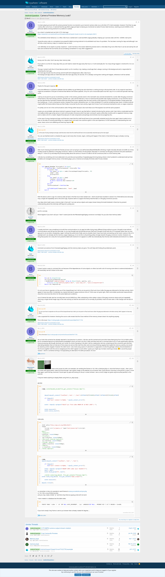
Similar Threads (45, 18)
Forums (76, 7)
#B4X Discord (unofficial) (31, 9)
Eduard (31, 545)
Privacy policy (125, 564)
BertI (28, 18)
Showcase (44, 7)
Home (28, 7)
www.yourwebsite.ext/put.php (78, 491)
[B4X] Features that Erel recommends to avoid (49, 77)
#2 (133, 57)
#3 (133, 83)
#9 (133, 265)
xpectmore (30, 367)
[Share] (136, 22)
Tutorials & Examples (45, 551)
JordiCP (30, 217)
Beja (31, 540)
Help (132, 564)
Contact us (109, 564)
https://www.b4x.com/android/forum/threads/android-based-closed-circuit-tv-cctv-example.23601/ (67, 34)
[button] (35, 6)
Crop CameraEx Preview (49, 533)
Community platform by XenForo (82, 567)
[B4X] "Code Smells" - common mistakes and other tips (51, 79)
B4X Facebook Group (43, 9)
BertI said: (41, 130)
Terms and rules (117, 564)
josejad (31, 535)
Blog (70, 7)
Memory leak (34, 539)
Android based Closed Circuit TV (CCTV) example (56, 549)
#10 (133, 305)
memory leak (34, 544)
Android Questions (44, 529)
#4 (133, 126)
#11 (133, 328)
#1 (138, 22)
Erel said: (41, 332)
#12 (133, 358)
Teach (64, 7)
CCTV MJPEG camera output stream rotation (56, 528)
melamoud (133, 545)
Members (94, 7)
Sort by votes (136, 53)
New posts (85, 7)
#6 (133, 208)
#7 (133, 226)
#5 (133, 147)
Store (51, 7)
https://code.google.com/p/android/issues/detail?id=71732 (65, 320)
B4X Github (53, 9)
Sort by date (128, 53)
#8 (133, 245)
